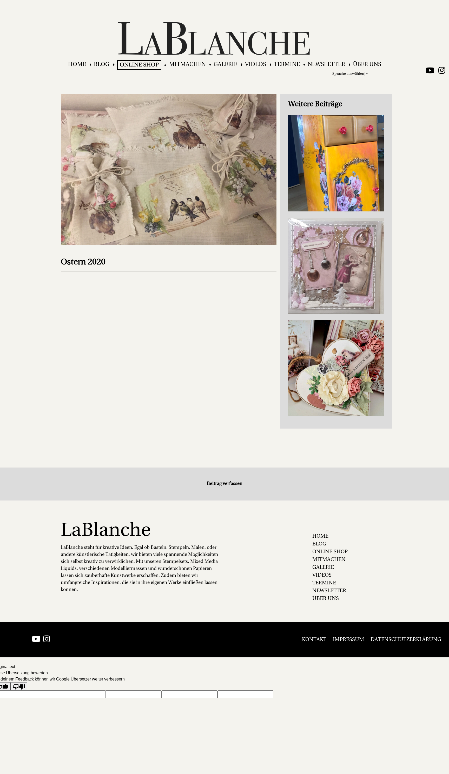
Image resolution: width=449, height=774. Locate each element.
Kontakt (314, 639)
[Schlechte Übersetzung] (19, 686)
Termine (287, 65)
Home (77, 65)
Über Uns (367, 65)
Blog (101, 65)
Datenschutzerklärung (406, 639)
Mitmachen (187, 65)
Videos (255, 65)
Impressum (348, 639)
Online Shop (139, 65)
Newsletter (326, 65)
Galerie (225, 65)
